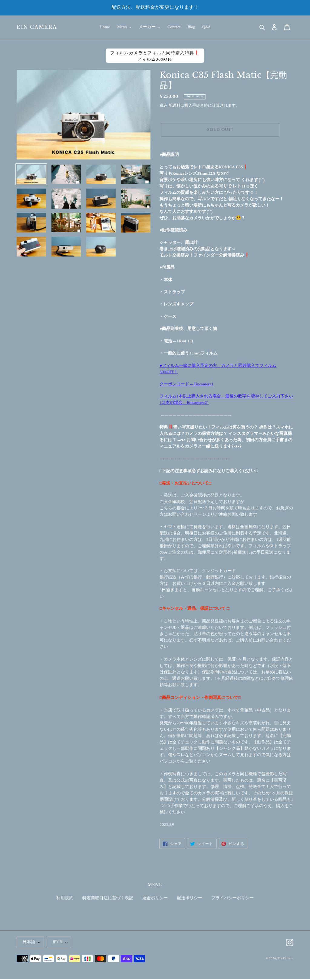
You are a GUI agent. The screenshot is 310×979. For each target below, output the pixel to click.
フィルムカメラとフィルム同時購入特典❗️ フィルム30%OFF (155, 56)
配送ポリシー (189, 898)
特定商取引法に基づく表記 (107, 898)
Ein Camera (37, 27)
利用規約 (64, 898)
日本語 (28, 942)
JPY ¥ (57, 942)
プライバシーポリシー (232, 898)
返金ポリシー (155, 898)
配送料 (174, 105)
